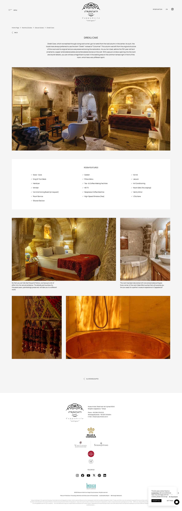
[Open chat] (176, 502)
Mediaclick (119, 495)
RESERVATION (157, 9)
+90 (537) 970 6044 (105, 414)
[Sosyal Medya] (77, 475)
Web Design (113, 495)
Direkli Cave (50, 28)
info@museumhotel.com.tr (100, 417)
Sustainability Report (104, 495)
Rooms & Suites (27, 28)
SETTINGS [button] (170, 501)
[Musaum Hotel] (91, 12)
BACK (16, 32)
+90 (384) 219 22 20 (98, 412)
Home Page (15, 28)
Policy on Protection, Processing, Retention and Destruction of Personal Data (79, 495)
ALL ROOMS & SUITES (92, 379)
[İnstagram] (172, 9)
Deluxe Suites (39, 28)
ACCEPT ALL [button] (156, 501)
